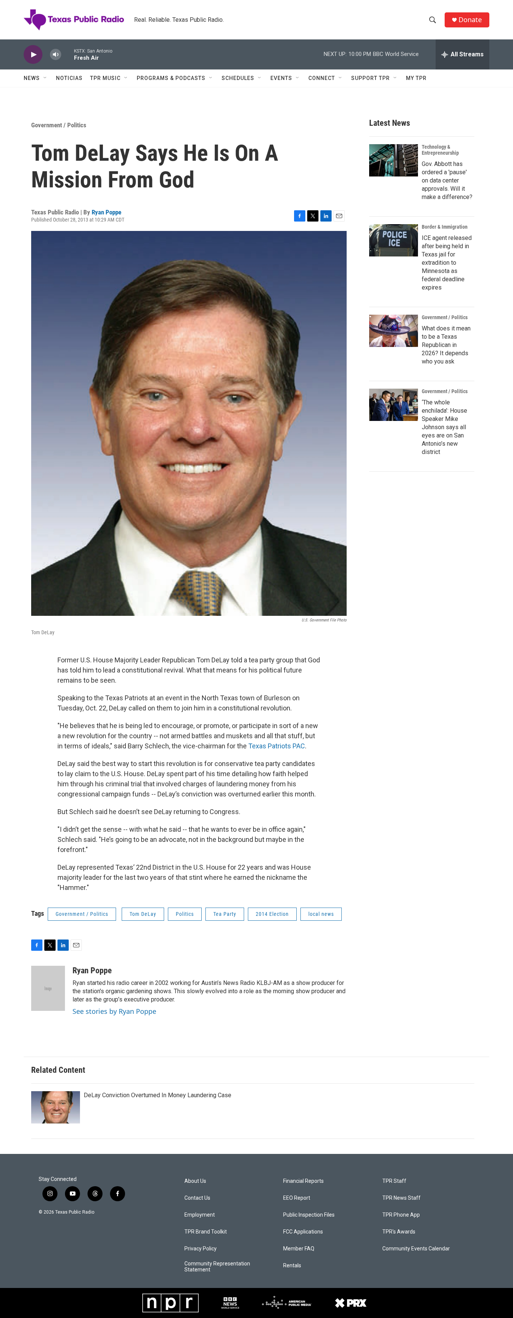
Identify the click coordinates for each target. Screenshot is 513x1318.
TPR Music (105, 78)
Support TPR (370, 78)
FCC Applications (303, 1232)
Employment (199, 1215)
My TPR (416, 78)
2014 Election (272, 914)
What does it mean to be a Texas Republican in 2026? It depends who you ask (446, 345)
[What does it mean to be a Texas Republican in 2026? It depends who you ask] (393, 331)
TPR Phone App (401, 1215)
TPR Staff (394, 1181)
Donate (470, 20)
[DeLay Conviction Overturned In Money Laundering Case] (55, 1107)
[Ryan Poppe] (48, 988)
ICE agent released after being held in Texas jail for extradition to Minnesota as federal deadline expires (447, 262)
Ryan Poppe (106, 212)
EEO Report (296, 1198)
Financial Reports (303, 1181)
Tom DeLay (143, 914)
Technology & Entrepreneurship (440, 150)
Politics (185, 914)
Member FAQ (298, 1249)
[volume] (55, 54)
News (32, 78)
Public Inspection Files (309, 1215)
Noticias (69, 78)
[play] (33, 54)
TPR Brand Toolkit (205, 1232)
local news (321, 914)
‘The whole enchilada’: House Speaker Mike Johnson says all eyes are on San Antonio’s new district (444, 427)
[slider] (67, 54)
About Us (195, 1181)
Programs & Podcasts (171, 78)
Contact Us (197, 1198)
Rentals (292, 1265)
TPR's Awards (398, 1232)
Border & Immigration (445, 227)
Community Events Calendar (416, 1249)
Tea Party (224, 914)
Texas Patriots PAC (276, 746)
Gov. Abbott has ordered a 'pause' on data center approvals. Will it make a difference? (447, 180)
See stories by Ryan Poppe (114, 1011)
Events (281, 78)
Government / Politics (58, 125)
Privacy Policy (200, 1249)
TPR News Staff (401, 1198)
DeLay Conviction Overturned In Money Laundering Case (157, 1095)
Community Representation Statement (217, 1267)
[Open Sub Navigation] (45, 78)
